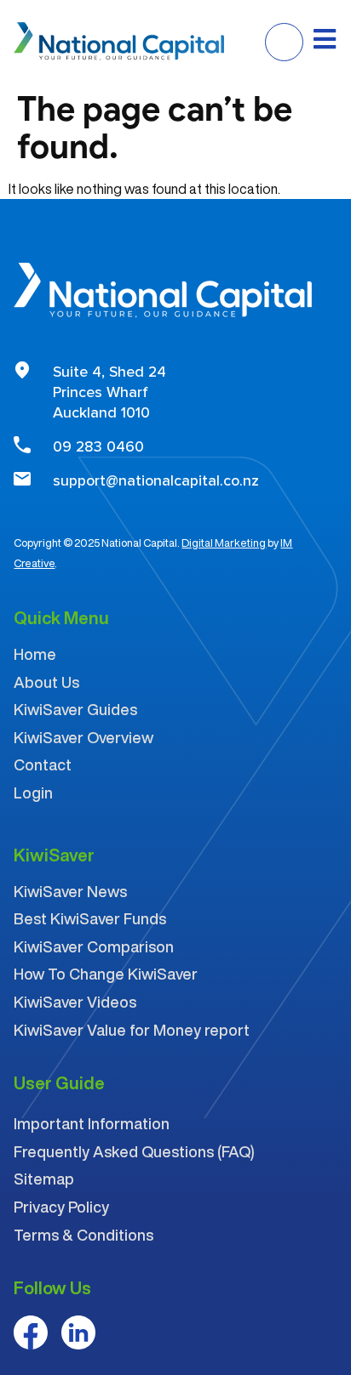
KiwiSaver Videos (75, 1001)
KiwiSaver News (70, 891)
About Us (46, 682)
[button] (284, 42)
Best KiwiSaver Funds (90, 918)
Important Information (92, 1123)
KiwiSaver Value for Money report (132, 1029)
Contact (43, 764)
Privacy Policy (61, 1206)
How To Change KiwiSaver (106, 973)
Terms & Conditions (83, 1234)
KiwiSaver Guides (75, 709)
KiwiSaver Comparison (94, 946)
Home (35, 654)
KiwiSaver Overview (83, 737)
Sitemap (44, 1178)
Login (33, 792)
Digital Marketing (223, 542)
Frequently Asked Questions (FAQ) (134, 1151)
